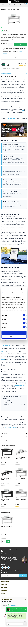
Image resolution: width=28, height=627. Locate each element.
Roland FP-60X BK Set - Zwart (6, 500)
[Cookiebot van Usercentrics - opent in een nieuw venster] (21, 289)
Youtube (8, 567)
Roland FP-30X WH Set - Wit (21, 500)
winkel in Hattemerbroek (17, 421)
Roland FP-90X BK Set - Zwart (6, 458)
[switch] (25, 319)
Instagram (5, 567)
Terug (1, 1)
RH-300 (15, 347)
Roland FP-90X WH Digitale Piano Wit (21, 458)
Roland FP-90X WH (8, 382)
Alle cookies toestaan (14, 333)
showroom (3, 389)
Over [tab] (23, 292)
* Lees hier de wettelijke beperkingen (8, 577)
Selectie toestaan (14, 336)
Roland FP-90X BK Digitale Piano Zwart (6, 479)
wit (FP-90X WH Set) (12, 118)
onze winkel (21, 110)
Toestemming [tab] (5, 292)
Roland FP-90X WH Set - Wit (6, 527)
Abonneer (22, 575)
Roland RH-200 (6, 345)
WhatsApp (14, 427)
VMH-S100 (3, 351)
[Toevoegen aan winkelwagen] (8, 541)
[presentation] (25, 19)
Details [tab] (14, 292)
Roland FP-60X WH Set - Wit (21, 479)
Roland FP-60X (9, 376)
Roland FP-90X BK (22, 120)
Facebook (2, 567)
